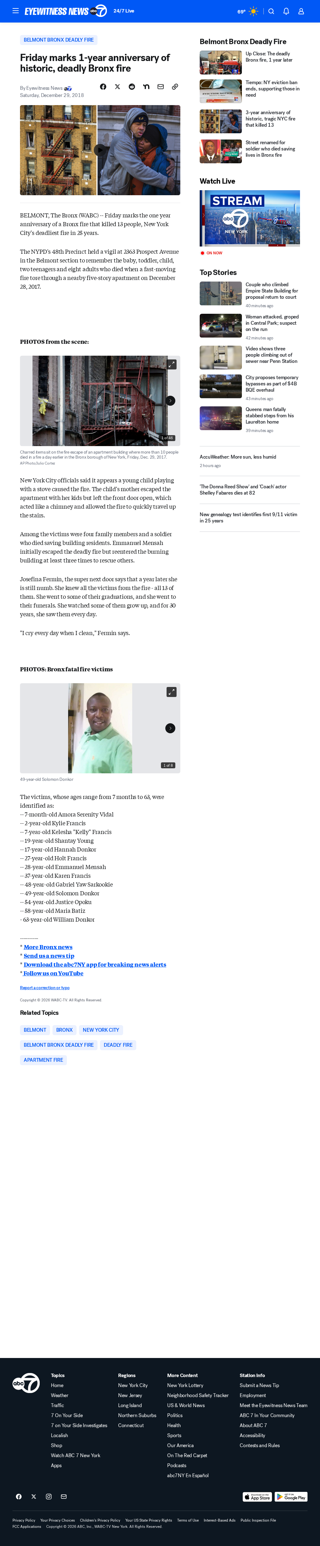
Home (57, 1385)
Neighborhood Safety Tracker (197, 1395)
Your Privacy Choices (57, 1520)
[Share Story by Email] (160, 86)
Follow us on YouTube (52, 973)
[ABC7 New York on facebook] (18, 1497)
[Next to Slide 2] (170, 401)
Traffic (57, 1405)
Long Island (130, 1405)
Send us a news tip (49, 955)
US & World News (185, 1405)
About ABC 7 (253, 1425)
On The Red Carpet (187, 1455)
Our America (180, 1445)
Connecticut (130, 1425)
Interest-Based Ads (220, 1520)
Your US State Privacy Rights (148, 1520)
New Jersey (130, 1395)
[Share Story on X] (117, 86)
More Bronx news (48, 947)
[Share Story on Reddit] (132, 86)
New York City (133, 1385)
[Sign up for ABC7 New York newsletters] (64, 1497)
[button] (15, 10)
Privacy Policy (23, 1520)
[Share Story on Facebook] (103, 86)
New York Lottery (185, 1385)
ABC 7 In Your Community (267, 1415)
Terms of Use (188, 1520)
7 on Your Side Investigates (79, 1425)
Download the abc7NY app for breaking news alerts (95, 964)
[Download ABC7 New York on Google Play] (291, 1497)
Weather (59, 1395)
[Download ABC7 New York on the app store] (257, 1497)
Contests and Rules (259, 1445)
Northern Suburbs (137, 1415)
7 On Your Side (67, 1415)
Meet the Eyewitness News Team (274, 1405)
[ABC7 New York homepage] (66, 11)
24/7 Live (123, 11)
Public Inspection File (258, 1520)
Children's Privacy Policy (100, 1520)
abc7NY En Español (188, 1475)
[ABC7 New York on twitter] (34, 1497)
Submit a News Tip (259, 1385)
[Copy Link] (175, 86)
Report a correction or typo (44, 988)
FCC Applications (26, 1526)
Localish (59, 1435)
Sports (174, 1435)
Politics (174, 1415)
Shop (56, 1445)
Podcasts (176, 1465)
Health (174, 1425)
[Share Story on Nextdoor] (146, 86)
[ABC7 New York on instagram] (48, 1497)
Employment (253, 1395)
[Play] (250, 218)
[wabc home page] (26, 1383)
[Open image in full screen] (172, 364)
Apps (56, 1465)
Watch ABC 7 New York (75, 1455)
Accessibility (252, 1435)
